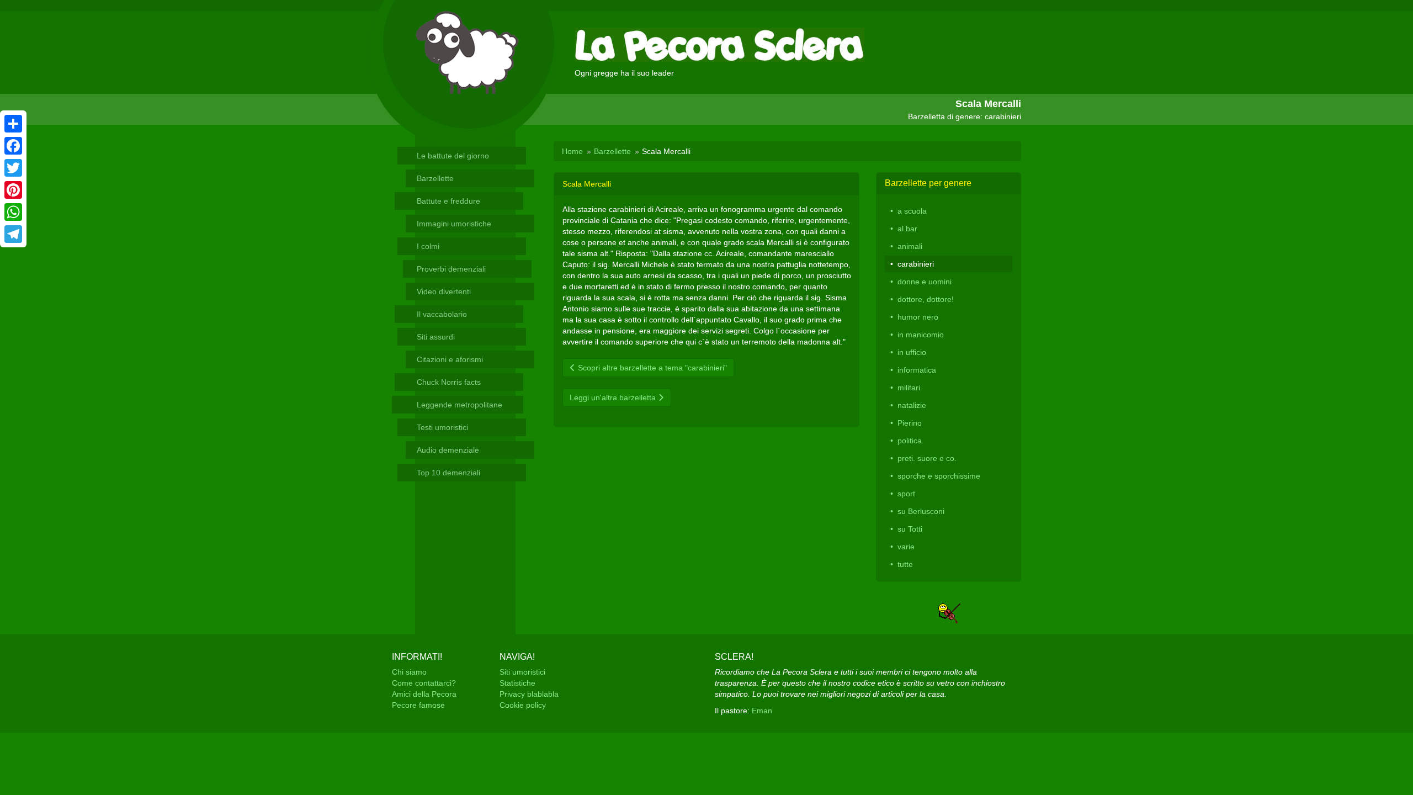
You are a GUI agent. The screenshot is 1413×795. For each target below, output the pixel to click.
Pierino (909, 422)
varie (906, 546)
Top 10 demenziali (448, 472)
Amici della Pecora (424, 694)
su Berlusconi (920, 511)
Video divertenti (444, 291)
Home (572, 151)
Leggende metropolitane (459, 404)
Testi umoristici (442, 427)
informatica (916, 369)
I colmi (428, 246)
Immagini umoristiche (454, 223)
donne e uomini (924, 281)
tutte (905, 564)
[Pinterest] (13, 190)
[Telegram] (13, 234)
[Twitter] (13, 168)
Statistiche (517, 683)
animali (909, 246)
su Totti (909, 528)
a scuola (912, 210)
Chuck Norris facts (449, 382)
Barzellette (435, 178)
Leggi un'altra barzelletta (614, 397)
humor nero (917, 316)
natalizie (911, 405)
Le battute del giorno (453, 155)
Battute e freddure (448, 201)
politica (909, 440)
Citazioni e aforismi (450, 359)
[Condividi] (13, 124)
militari (908, 387)
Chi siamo (409, 671)
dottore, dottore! (925, 299)
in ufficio (911, 352)
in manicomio (920, 334)
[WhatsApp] (13, 212)
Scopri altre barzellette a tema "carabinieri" (651, 367)
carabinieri (915, 263)
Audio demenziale (448, 450)
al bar (907, 228)
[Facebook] (13, 146)
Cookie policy (523, 705)
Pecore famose (418, 705)
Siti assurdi (436, 336)
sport (906, 493)
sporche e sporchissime (938, 475)
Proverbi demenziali (451, 268)
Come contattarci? (424, 683)
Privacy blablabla (529, 694)
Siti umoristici (522, 671)
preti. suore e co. (927, 458)
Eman (762, 710)
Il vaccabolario (442, 314)
